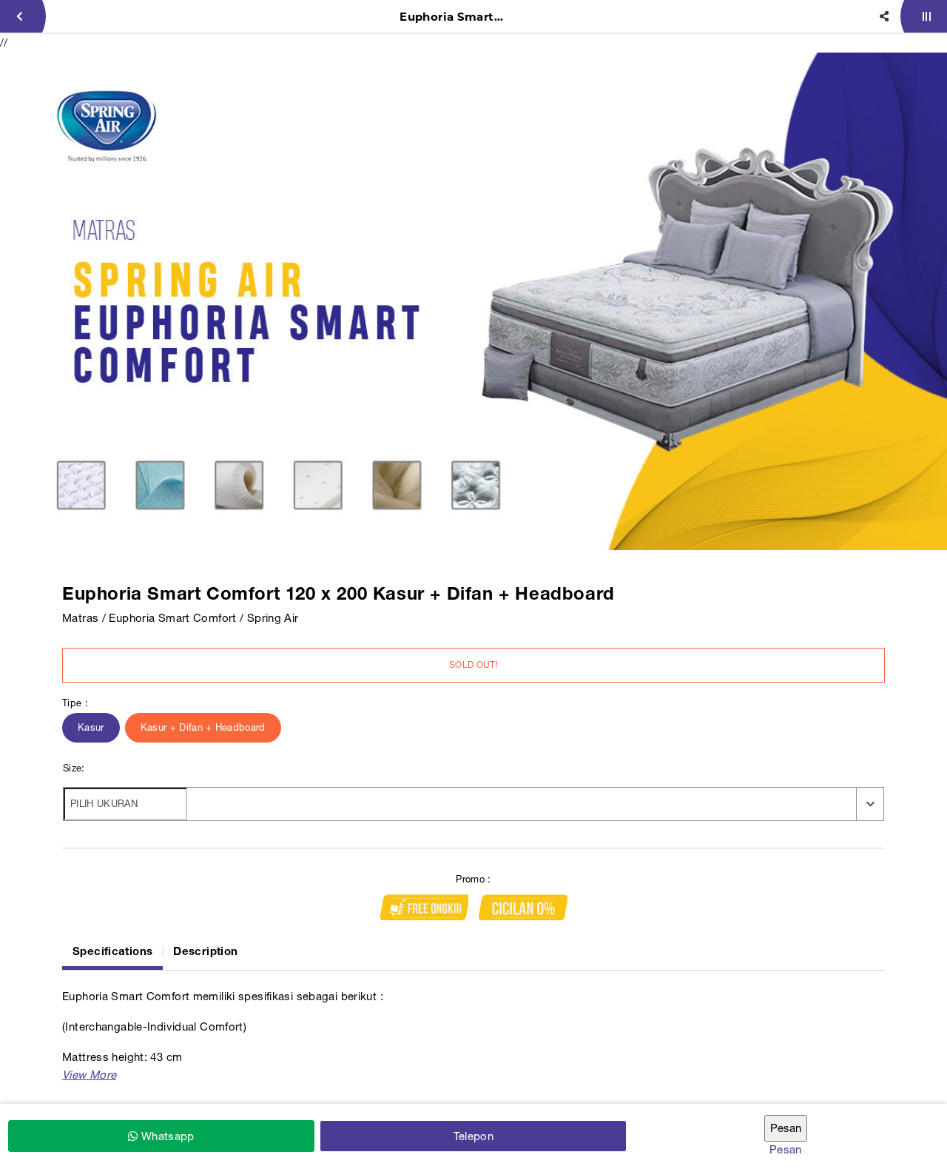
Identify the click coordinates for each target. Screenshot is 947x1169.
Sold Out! (473, 665)
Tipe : (75, 703)
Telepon (474, 1136)
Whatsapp (166, 1136)
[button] (89, 1074)
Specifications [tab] (112, 950)
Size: (74, 768)
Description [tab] (205, 950)
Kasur (91, 727)
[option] (473, 301)
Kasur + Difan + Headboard (203, 727)
